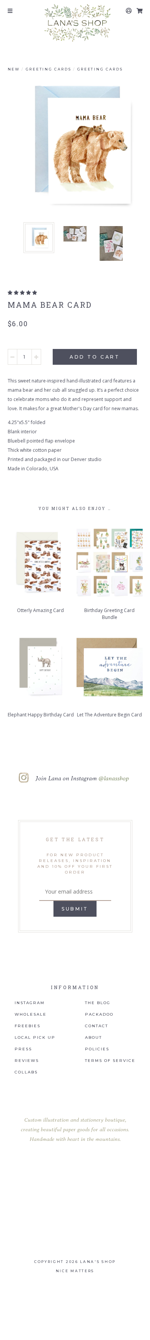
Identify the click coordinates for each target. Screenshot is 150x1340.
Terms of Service (110, 1061)
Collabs (26, 1072)
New (14, 69)
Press (23, 1049)
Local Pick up (35, 1038)
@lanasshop (113, 778)
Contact (96, 1026)
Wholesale (31, 1014)
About (93, 1038)
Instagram (30, 1003)
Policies (97, 1049)
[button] (22, 292)
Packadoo (99, 1014)
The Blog (97, 1003)
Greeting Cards (49, 69)
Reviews (27, 1061)
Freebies (27, 1026)
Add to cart (95, 357)
